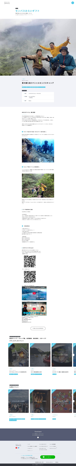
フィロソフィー (30, 448)
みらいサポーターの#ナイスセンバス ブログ (43, 449)
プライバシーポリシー (49, 462)
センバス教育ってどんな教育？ (32, 446)
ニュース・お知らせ (53, 446)
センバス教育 (16, 14)
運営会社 (56, 462)
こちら (26, 317)
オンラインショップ (53, 448)
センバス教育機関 (52, 444)
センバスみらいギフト (21, 14)
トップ (29, 444)
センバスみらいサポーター (43, 446)
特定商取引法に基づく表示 (39, 462)
